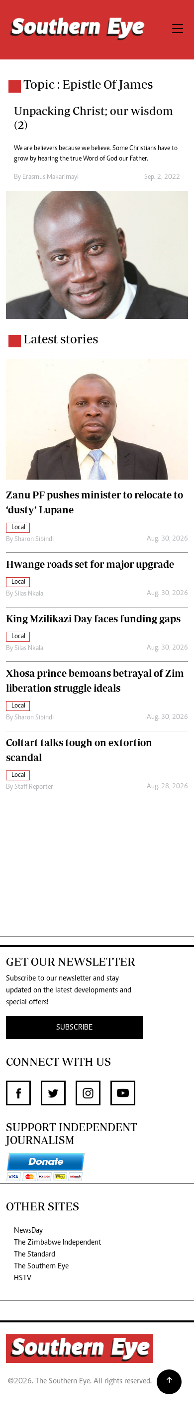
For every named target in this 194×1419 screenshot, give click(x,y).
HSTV (22, 1278)
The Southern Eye (41, 1266)
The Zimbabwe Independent (57, 1243)
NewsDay (28, 1231)
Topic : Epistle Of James (88, 84)
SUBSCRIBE (74, 1028)
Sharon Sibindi (34, 539)
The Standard (34, 1254)
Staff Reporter (33, 787)
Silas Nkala (28, 594)
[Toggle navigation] (177, 29)
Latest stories (60, 339)
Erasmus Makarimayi (50, 177)
